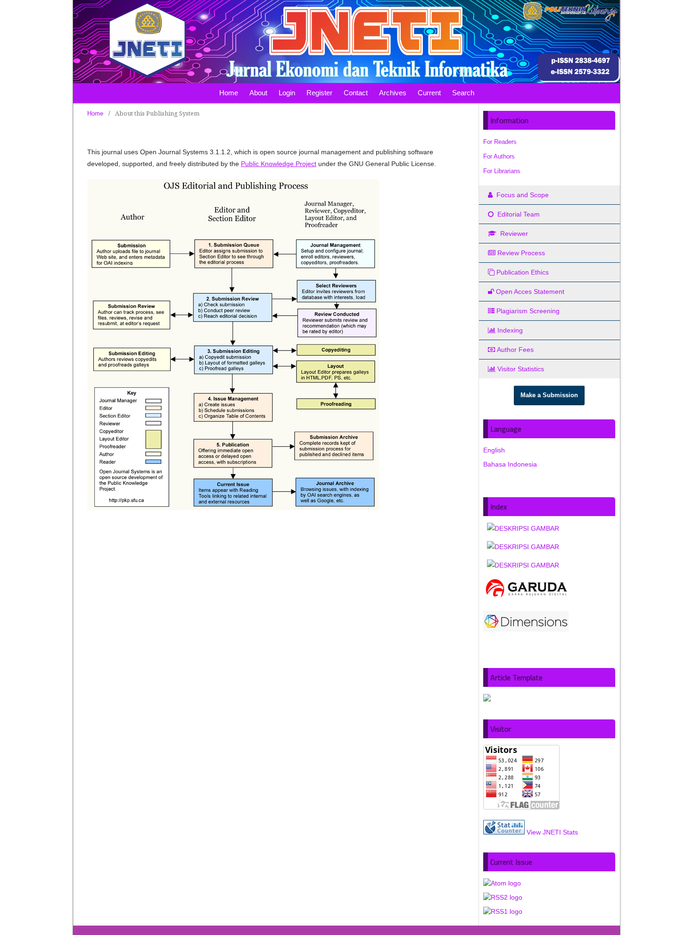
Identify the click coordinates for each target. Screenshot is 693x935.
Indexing (510, 330)
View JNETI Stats (552, 832)
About (258, 93)
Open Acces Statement (530, 291)
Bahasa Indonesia (510, 464)
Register (319, 93)
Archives (392, 93)
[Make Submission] (487, 699)
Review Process (521, 253)
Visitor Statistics (520, 369)
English (494, 450)
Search (463, 93)
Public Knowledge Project (278, 163)
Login (287, 93)
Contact (356, 93)
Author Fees (515, 349)
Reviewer (513, 233)
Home (228, 93)
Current (429, 93)
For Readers (500, 141)
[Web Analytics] (504, 832)
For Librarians (501, 171)
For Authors (499, 156)
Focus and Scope (522, 195)
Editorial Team (517, 214)
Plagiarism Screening (528, 311)
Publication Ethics (522, 272)
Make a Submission (549, 395)
